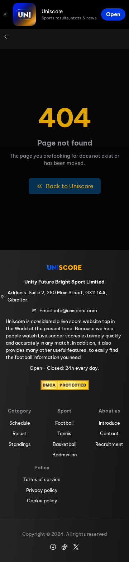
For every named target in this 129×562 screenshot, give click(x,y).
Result (20, 433)
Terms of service (42, 479)
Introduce (109, 423)
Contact (109, 433)
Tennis (64, 433)
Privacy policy (42, 490)
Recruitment (109, 444)
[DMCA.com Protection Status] (64, 385)
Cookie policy (42, 500)
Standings (20, 444)
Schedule (19, 423)
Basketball (64, 444)
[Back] (5, 36)
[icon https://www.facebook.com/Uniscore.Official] (53, 547)
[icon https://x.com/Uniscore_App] (76, 547)
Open (113, 14)
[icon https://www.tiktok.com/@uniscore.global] (64, 547)
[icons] (5, 14)
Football (64, 423)
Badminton (64, 454)
